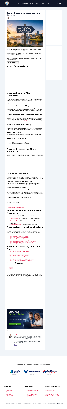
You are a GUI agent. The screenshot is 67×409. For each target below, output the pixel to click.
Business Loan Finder (13, 215)
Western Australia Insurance (32, 394)
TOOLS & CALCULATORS (34, 3)
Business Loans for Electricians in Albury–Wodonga (18, 236)
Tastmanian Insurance (31, 395)
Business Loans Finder (49, 389)
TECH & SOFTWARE (45, 3)
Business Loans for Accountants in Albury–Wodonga (19, 237)
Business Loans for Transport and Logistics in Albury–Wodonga (21, 240)
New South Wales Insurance (32, 390)
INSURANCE (24, 3)
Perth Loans (8, 394)
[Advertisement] (25, 165)
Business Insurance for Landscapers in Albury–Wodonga (19, 256)
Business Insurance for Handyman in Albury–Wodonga (19, 254)
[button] (20, 3)
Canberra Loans (9, 396)
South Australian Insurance (32, 392)
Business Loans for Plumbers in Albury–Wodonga (18, 234)
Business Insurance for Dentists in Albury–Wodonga (18, 257)
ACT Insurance (30, 396)
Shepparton (11, 267)
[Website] (16, 345)
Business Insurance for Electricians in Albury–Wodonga (19, 252)
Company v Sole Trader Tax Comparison (52, 395)
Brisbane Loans (9, 391)
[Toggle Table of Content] (17, 63)
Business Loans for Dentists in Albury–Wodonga (18, 238)
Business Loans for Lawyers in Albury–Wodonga (18, 243)
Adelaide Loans (9, 392)
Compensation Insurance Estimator (51, 394)
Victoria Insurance (30, 389)
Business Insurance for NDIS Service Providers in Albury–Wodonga (21, 259)
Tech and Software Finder (14, 220)
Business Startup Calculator (50, 392)
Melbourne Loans (9, 389)
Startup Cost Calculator (13, 218)
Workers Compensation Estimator (15, 224)
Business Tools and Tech (49, 391)
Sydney (10, 269)
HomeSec (26, 120)
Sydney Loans (9, 390)
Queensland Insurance (31, 391)
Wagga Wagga (11, 265)
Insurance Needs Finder (13, 216)
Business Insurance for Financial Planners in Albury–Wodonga (20, 260)
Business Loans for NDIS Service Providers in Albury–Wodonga (21, 242)
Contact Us (41, 401)
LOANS (18, 3)
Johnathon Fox (17, 334)
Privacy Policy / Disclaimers (29, 401)
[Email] (14, 345)
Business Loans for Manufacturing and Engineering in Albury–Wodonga (22, 241)
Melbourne (11, 268)
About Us (36, 401)
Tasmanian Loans (9, 395)
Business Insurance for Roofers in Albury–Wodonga (18, 255)
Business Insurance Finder (50, 390)
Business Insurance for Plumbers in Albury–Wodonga (19, 251)
